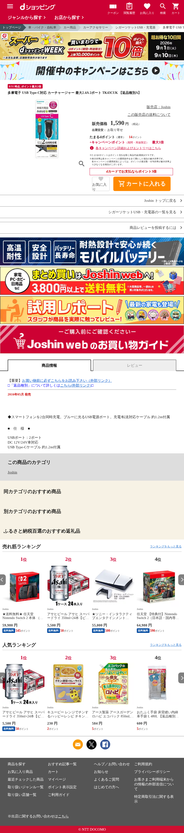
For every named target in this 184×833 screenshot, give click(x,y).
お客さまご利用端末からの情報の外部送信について (154, 784)
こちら (63, 816)
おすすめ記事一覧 (62, 764)
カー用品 (69, 27)
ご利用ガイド (58, 795)
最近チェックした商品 (26, 779)
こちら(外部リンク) (75, 385)
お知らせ (101, 772)
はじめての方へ (106, 787)
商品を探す (17, 764)
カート (53, 772)
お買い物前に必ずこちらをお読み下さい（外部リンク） (67, 381)
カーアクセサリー (95, 27)
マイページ (57, 779)
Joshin (12, 472)
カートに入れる (142, 184)
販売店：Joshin (159, 107)
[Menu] (10, 6)
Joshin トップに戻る (160, 201)
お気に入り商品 (20, 772)
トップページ (11, 27)
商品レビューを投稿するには (153, 228)
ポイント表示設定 (62, 787)
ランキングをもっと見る (166, 546)
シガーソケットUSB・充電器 (135, 27)
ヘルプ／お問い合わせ (112, 764)
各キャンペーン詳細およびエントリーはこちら (128, 148)
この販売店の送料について (149, 115)
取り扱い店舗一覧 (22, 795)
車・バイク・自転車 (42, 27)
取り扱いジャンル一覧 (26, 787)
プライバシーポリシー (152, 772)
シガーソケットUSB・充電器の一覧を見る (142, 212)
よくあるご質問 (106, 779)
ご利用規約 (143, 764)
